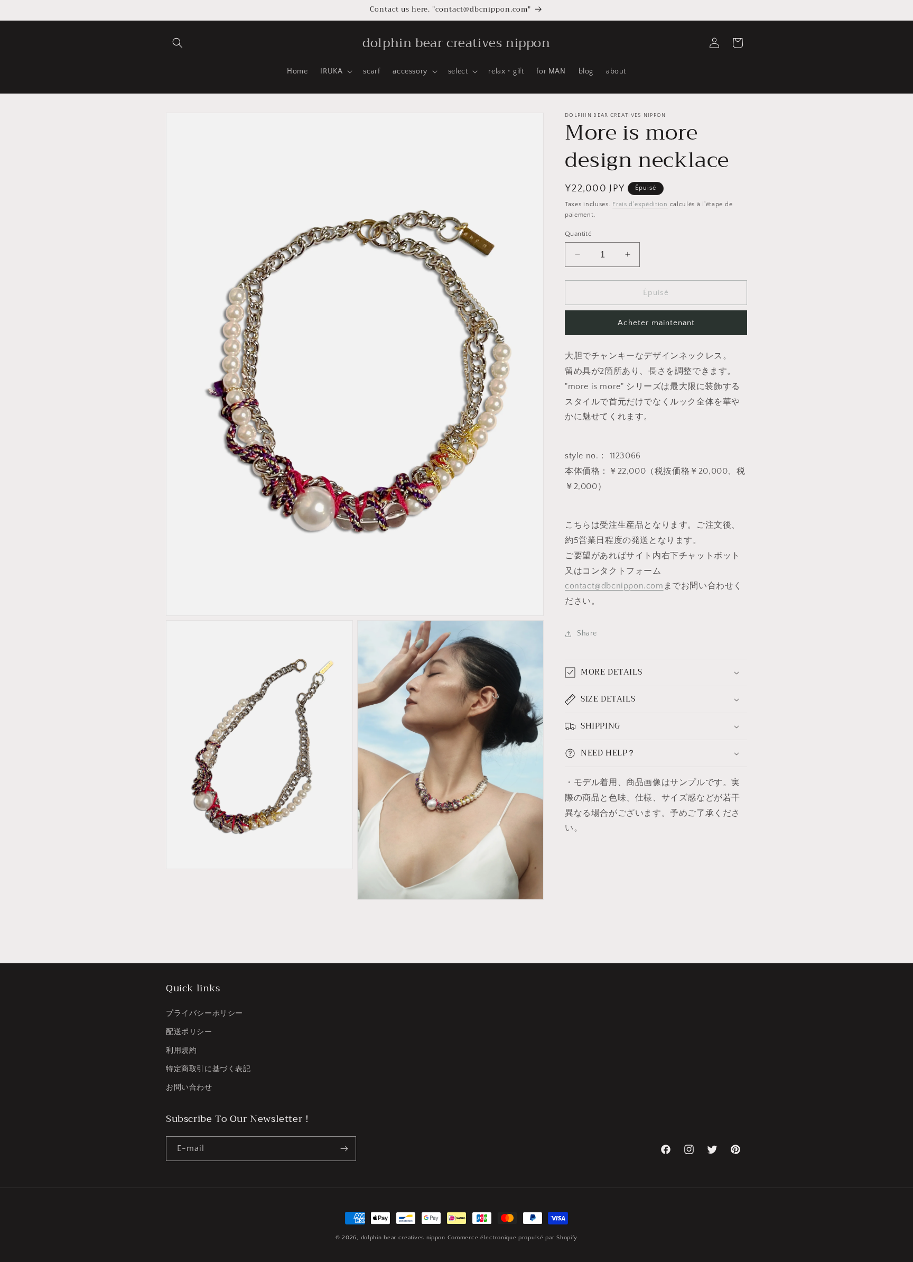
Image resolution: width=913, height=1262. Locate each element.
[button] (177, 42)
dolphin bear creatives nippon (403, 1238)
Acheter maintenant (656, 322)
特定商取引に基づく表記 (208, 1069)
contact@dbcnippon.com (614, 586)
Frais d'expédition (640, 204)
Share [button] (587, 633)
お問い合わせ (189, 1087)
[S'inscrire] (344, 1148)
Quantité (578, 233)
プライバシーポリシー (204, 1013)
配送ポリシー (189, 1032)
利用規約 (181, 1050)
